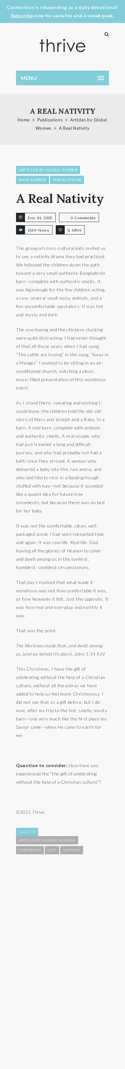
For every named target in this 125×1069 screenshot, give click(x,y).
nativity (71, 850)
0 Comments (83, 217)
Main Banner (32, 180)
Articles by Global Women (48, 170)
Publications (50, 119)
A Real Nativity (74, 128)
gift (52, 850)
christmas (30, 850)
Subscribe (22, 15)
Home (24, 119)
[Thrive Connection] (62, 45)
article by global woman (47, 840)
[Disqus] (62, 961)
